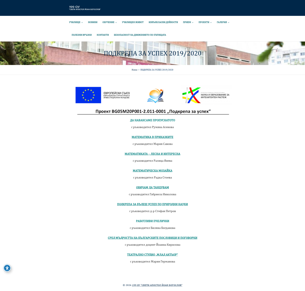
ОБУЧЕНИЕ (108, 22)
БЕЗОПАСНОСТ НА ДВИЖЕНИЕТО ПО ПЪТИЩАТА (140, 34)
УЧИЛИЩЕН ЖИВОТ (133, 22)
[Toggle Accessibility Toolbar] (7, 268)
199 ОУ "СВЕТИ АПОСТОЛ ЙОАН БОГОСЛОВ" (157, 285)
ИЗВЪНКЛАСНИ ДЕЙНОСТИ (163, 22)
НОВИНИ (92, 22)
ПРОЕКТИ (204, 22)
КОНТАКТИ (103, 34)
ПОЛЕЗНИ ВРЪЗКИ (82, 34)
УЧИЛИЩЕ (74, 22)
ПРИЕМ (187, 22)
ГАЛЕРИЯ (222, 22)
